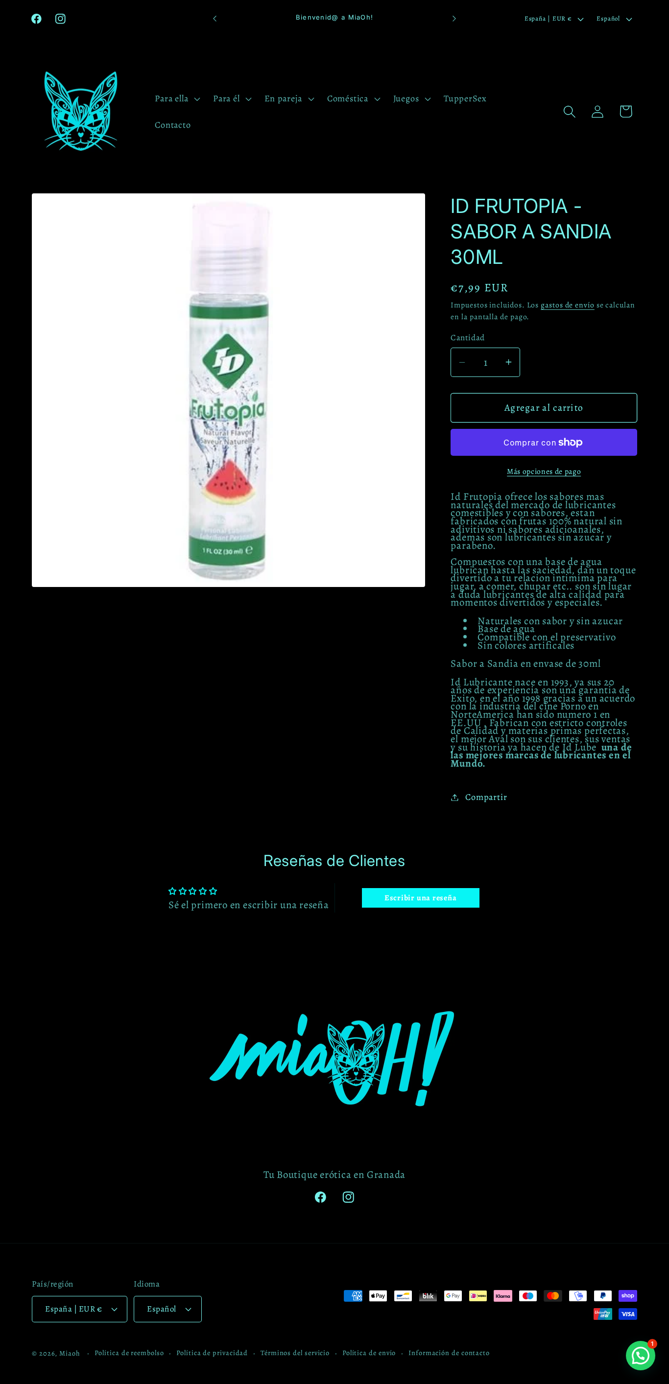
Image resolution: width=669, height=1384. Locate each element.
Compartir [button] (486, 797)
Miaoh (69, 1353)
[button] (176, 98)
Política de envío (369, 1352)
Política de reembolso (129, 1352)
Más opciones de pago (544, 471)
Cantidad (467, 337)
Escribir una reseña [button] (420, 897)
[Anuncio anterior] (214, 19)
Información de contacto (449, 1352)
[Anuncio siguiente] (454, 19)
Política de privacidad (212, 1352)
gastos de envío (568, 305)
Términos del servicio (295, 1352)
